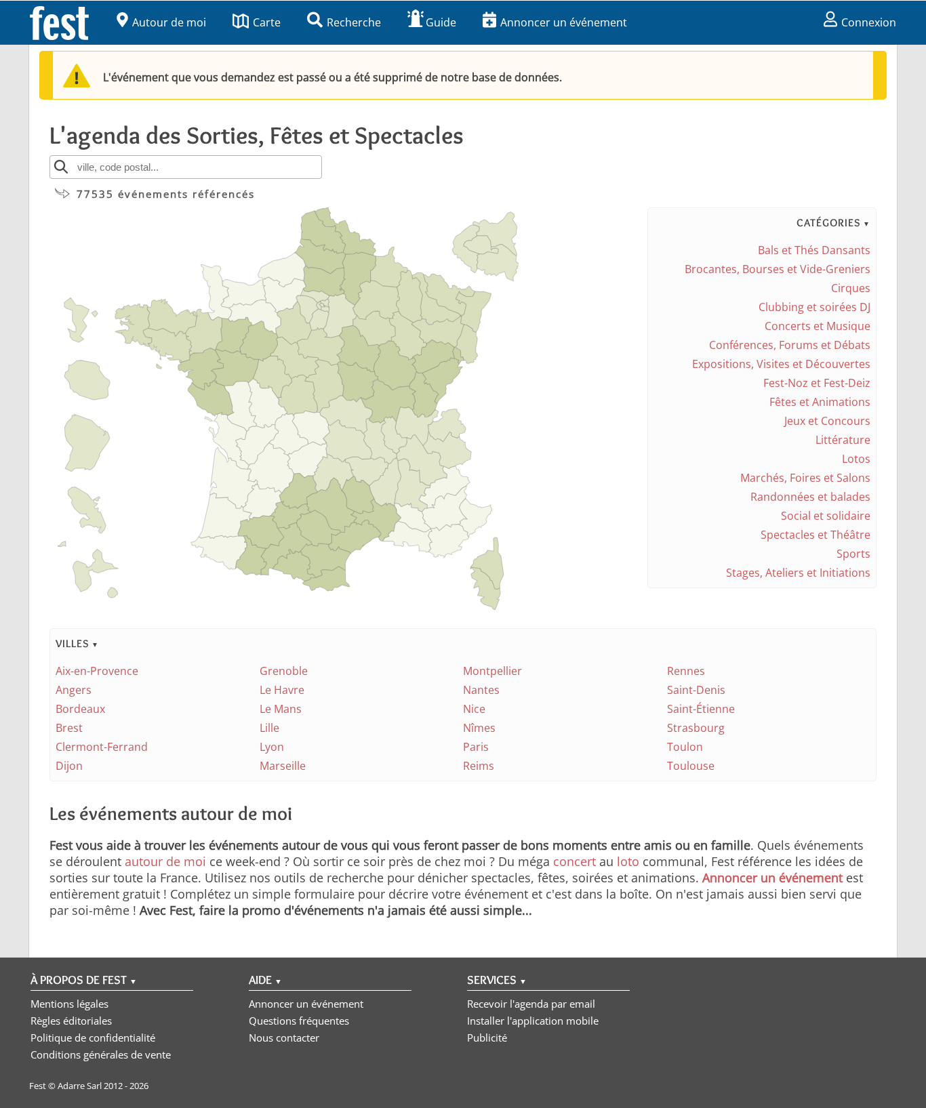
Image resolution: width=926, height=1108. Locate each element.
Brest (69, 727)
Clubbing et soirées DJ (814, 307)
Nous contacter (284, 1037)
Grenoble (284, 670)
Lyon (272, 746)
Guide (441, 22)
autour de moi (165, 861)
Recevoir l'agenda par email (531, 1003)
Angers (74, 689)
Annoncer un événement (563, 22)
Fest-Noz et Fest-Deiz (816, 382)
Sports (853, 553)
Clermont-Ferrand (102, 746)
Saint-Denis (696, 689)
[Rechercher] (61, 167)
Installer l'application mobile (533, 1020)
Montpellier (492, 670)
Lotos (856, 458)
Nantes (481, 689)
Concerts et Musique (817, 326)
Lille (269, 727)
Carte (267, 22)
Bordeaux (80, 708)
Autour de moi (169, 22)
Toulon (685, 746)
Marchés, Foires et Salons (805, 477)
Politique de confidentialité (93, 1037)
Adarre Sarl (80, 1086)
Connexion (868, 22)
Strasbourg (696, 727)
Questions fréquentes (299, 1020)
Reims (478, 765)
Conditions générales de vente (101, 1054)
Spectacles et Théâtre (815, 534)
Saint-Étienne (701, 708)
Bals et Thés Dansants (814, 250)
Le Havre (282, 689)
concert (574, 861)
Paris (476, 746)
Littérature (843, 439)
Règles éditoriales (71, 1020)
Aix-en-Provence (97, 670)
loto (628, 861)
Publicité (487, 1037)
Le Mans (281, 708)
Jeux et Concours (827, 420)
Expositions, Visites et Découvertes (781, 363)
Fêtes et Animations (819, 401)
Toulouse (690, 765)
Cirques (850, 288)
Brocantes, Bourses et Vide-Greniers (777, 269)
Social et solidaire (825, 515)
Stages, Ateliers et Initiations (798, 572)
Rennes (686, 670)
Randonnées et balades (810, 496)
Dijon (69, 765)
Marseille (283, 765)
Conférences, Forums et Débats (789, 344)
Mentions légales (69, 1003)
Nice (474, 708)
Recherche (354, 22)
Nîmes (479, 727)
